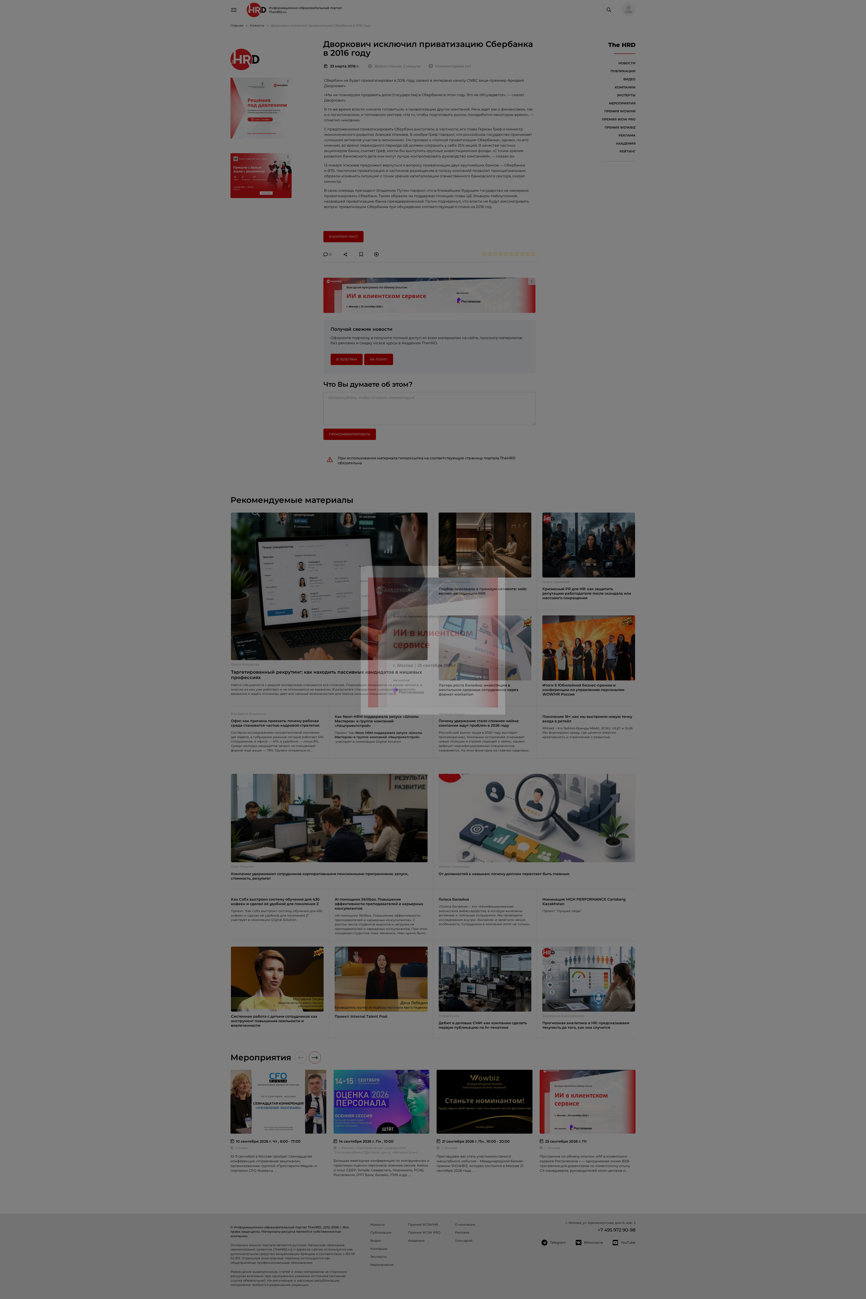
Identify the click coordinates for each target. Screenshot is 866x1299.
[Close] (501, 577)
